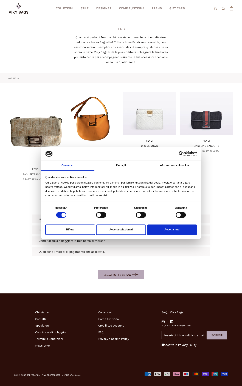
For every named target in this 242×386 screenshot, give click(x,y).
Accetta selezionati (121, 229)
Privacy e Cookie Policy (113, 339)
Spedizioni (42, 325)
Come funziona (131, 8)
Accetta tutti (171, 229)
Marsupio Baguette (206, 145)
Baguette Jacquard (36, 174)
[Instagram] (163, 321)
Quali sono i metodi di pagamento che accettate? (72, 251)
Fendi (35, 169)
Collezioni (64, 8)
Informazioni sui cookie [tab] (174, 165)
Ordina (12, 78)
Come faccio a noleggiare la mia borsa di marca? (72, 240)
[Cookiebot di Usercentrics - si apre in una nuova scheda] (181, 153)
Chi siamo (42, 312)
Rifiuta (70, 229)
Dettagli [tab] (121, 165)
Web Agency (75, 375)
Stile (85, 8)
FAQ (100, 332)
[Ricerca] (223, 8)
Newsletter (42, 345)
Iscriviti (216, 335)
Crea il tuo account (111, 325)
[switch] (101, 215)
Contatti (40, 319)
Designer (104, 8)
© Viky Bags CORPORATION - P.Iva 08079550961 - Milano (41, 375)
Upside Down (149, 145)
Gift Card (177, 8)
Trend (157, 8)
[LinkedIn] (171, 321)
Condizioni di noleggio (50, 332)
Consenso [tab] (67, 165)
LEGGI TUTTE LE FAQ (117, 275)
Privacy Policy (187, 345)
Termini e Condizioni (49, 339)
